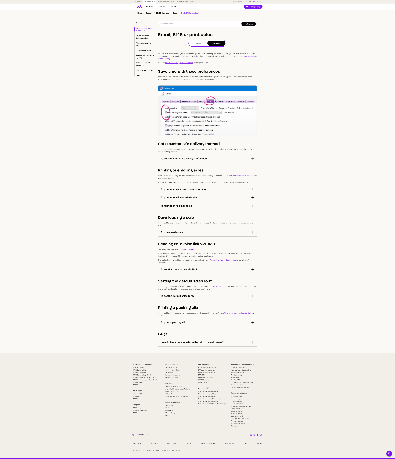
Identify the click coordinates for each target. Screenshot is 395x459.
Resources (154, 443)
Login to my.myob (237, 416)
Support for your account (239, 399)
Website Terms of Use (208, 443)
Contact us (234, 426)
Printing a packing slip (144, 70)
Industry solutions (172, 402)
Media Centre (171, 443)
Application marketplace (173, 386)
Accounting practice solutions (241, 370)
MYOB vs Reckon (138, 413)
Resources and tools (239, 393)
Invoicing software (171, 377)
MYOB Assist (136, 396)
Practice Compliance (238, 367)
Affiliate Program (171, 394)
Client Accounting (237, 385)
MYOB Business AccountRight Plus (144, 377)
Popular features (171, 364)
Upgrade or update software (240, 418)
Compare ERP (203, 388)
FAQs (138, 75)
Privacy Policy (229, 443)
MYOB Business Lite (139, 370)
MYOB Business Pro (139, 372)
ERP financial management (207, 367)
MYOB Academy (236, 413)
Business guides (236, 401)
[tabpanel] (207, 196)
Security (260, 443)
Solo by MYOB (137, 394)
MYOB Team (136, 399)
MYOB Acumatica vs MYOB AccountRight (212, 404)
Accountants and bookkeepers (243, 364)
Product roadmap (237, 421)
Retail (167, 415)
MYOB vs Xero (137, 408)
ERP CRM (201, 375)
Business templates (237, 404)
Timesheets (169, 372)
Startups (168, 408)
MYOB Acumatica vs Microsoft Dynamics (212, 399)
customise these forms (216, 286)
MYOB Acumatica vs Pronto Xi (208, 401)
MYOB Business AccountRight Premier (145, 380)
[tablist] (207, 43)
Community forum (237, 409)
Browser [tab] (198, 43)
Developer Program (171, 391)
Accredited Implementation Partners (177, 389)
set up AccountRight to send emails (179, 63)
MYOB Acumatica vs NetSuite (208, 391)
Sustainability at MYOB (238, 423)
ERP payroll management (206, 370)
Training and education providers (176, 396)
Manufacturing (170, 413)
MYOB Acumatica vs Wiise (207, 394)
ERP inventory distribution (207, 372)
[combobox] (207, 24)
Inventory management (173, 375)
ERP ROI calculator (204, 380)
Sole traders (169, 405)
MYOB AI (135, 385)
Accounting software (172, 367)
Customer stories (236, 411)
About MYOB (136, 443)
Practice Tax (235, 377)
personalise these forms (242, 176)
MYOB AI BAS (137, 382)
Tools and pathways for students (242, 406)
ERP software (203, 364)
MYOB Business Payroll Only (141, 375)
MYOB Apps (137, 391)
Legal (245, 443)
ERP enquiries (202, 382)
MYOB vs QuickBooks (139, 410)
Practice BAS (235, 380)
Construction (169, 410)
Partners (168, 383)
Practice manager (237, 375)
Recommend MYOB (237, 372)
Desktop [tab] (216, 43)
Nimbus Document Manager (240, 387)
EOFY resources (236, 396)
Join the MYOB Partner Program (242, 382)
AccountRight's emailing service (222, 260)
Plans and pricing (138, 367)
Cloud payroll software (173, 370)
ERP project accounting (206, 377)
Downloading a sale (143, 50)
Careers (188, 443)
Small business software (142, 364)
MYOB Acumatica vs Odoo (207, 396)
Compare (136, 405)
